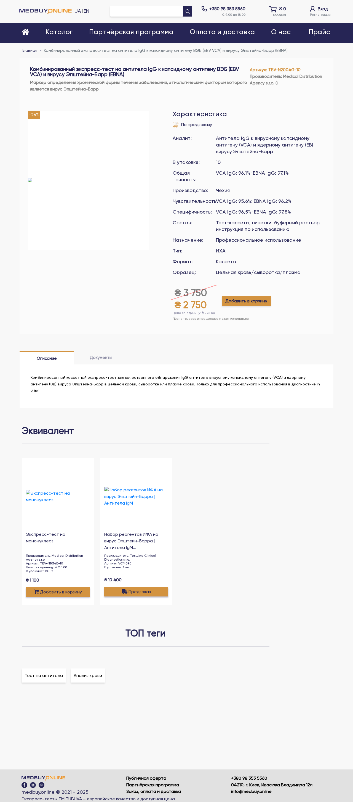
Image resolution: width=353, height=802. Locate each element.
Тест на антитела (44, 675)
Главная (29, 50)
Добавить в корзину (246, 300)
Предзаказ (140, 591)
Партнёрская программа (152, 784)
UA (77, 11)
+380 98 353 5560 (227, 8)
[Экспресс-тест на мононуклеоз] (58, 496)
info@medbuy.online (251, 791)
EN (86, 11)
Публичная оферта (146, 778)
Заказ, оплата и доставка (153, 791)
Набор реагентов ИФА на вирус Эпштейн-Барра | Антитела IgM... (131, 541)
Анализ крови (88, 675)
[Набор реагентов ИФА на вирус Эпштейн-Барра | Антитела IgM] (136, 497)
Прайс (319, 32)
